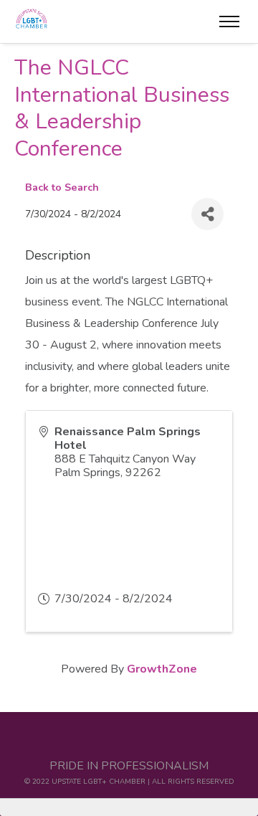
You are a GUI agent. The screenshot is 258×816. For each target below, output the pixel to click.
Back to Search (62, 187)
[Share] (207, 214)
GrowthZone (162, 669)
